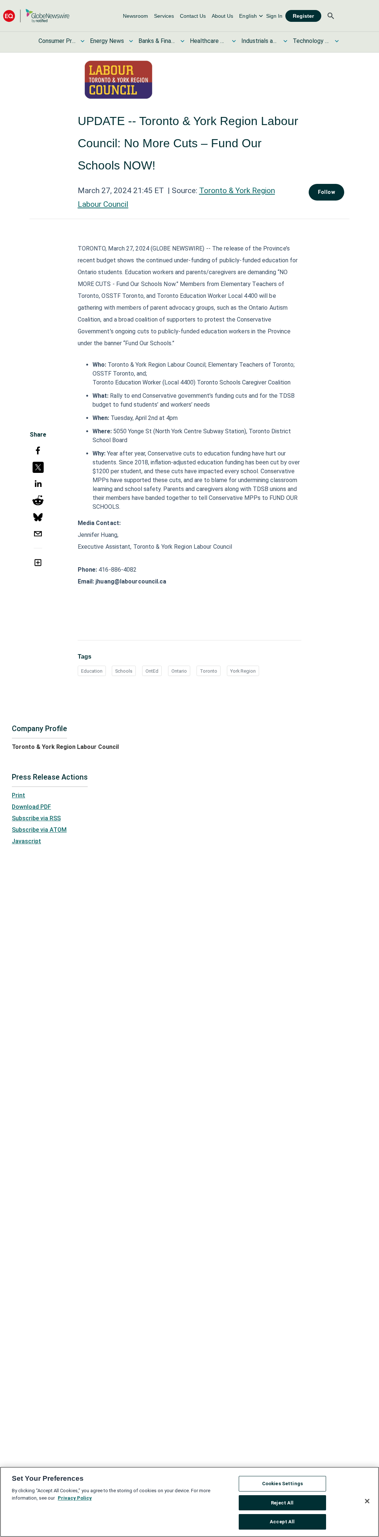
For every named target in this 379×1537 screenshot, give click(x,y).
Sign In (274, 16)
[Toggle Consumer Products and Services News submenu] (82, 41)
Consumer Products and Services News (57, 40)
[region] (189, 1502)
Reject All (282, 1503)
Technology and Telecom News (311, 40)
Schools (124, 671)
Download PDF (31, 806)
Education (92, 671)
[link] (135, 16)
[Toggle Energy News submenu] (131, 41)
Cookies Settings (282, 1483)
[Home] (36, 15)
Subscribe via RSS (36, 818)
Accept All (282, 1521)
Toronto (208, 671)
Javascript (26, 841)
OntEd (151, 671)
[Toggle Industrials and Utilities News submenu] (285, 41)
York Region (243, 671)
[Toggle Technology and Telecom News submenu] (337, 41)
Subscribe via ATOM (39, 829)
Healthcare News (208, 40)
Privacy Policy (75, 1498)
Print (18, 795)
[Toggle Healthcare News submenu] (234, 41)
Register (303, 16)
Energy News (107, 40)
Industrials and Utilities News (259, 40)
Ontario (179, 671)
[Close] (367, 1501)
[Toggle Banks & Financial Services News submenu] (182, 41)
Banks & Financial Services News (156, 40)
